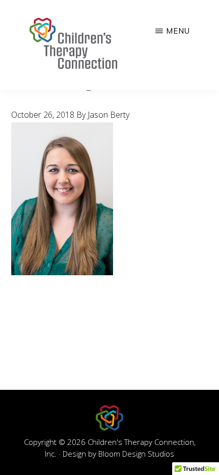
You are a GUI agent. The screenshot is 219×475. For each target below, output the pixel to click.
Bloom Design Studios (136, 453)
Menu (178, 31)
